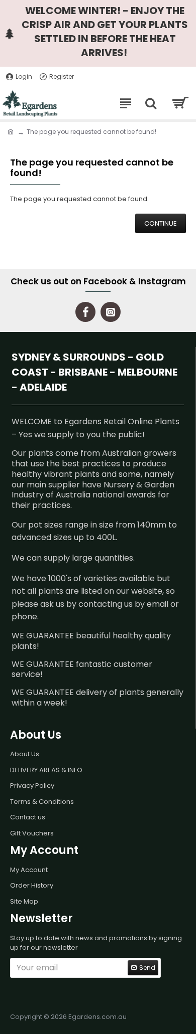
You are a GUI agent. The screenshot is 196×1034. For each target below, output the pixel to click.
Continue (160, 223)
